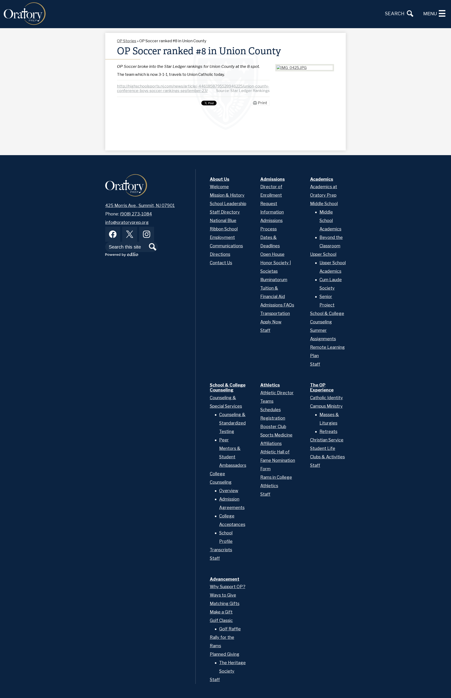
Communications (226, 245)
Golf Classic (221, 620)
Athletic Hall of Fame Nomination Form (277, 460)
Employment (222, 237)
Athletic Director (277, 392)
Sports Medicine (276, 435)
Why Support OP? (227, 586)
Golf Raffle (230, 628)
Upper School (323, 254)
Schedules (270, 409)
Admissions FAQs (277, 305)
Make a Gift (221, 612)
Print (262, 103)
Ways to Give (223, 595)
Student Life (322, 448)
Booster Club (273, 426)
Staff (265, 330)
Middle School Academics (330, 220)
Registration (272, 418)
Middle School (324, 203)
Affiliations (271, 443)
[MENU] (442, 13)
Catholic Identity (326, 397)
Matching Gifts (224, 603)
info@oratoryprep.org (127, 222)
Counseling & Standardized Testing (232, 423)
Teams (266, 401)
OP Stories (126, 41)
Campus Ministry (326, 406)
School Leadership (228, 203)
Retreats (328, 431)
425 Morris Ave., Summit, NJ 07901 (140, 205)
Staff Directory (225, 212)
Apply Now (270, 321)
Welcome (219, 186)
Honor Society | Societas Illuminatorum (275, 271)
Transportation (275, 313)
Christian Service (326, 439)
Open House (272, 254)
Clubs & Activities (327, 456)
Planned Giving (224, 654)
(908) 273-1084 (136, 213)
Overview (228, 490)
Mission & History (227, 195)
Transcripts (221, 549)
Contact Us (221, 262)
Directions (220, 254)
